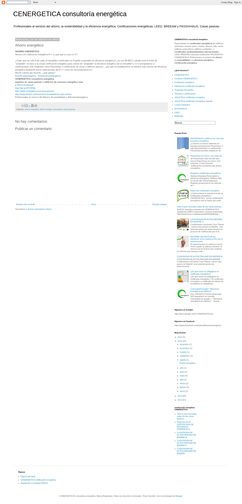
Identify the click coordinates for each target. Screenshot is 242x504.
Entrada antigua (159, 204)
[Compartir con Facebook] (32, 105)
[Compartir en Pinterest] (35, 105)
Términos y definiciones (185, 94)
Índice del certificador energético (205, 191)
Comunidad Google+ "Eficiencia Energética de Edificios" (204, 290)
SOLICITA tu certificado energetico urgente (193, 101)
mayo (182, 376)
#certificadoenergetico (25, 76)
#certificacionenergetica (49, 76)
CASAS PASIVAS (182, 105)
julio (182, 368)
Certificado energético (184, 82)
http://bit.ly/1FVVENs (25, 88)
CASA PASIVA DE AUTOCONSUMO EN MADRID (186, 451)
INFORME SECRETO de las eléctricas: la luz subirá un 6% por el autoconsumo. (206, 239)
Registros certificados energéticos (205, 173)
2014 (180, 396)
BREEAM (179, 116)
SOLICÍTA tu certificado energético (190, 97)
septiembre (185, 356)
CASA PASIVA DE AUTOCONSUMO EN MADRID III (199, 256)
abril (182, 380)
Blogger (178, 496)
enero (183, 391)
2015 (180, 341)
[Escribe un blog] (26, 105)
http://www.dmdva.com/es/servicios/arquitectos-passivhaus (43, 94)
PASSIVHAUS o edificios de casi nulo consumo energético (207, 139)
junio (182, 372)
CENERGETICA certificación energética (38, 480)
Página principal (28, 476)
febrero (183, 387)
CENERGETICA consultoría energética (70, 13)
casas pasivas (69, 109)
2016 (180, 337)
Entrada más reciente (25, 204)
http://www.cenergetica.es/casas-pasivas (34, 91)
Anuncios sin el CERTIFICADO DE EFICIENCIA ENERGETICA (185, 425)
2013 (180, 400)
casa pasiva (58, 109)
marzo (183, 383)
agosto (183, 360)
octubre (183, 352)
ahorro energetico (32, 109)
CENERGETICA (182, 75)
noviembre (185, 348)
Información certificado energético (190, 86)
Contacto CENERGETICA (186, 78)
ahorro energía (46, 109)
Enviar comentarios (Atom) (40, 209)
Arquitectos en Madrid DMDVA (34, 483)
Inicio (93, 204)
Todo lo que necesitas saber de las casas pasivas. (199, 207)
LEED (177, 112)
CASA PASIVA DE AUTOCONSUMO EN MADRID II (186, 443)
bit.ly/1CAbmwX (26, 85)
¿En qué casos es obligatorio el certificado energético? (204, 272)
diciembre (184, 344)
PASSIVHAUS (181, 109)
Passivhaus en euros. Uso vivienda (206, 156)
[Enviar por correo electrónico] (23, 105)
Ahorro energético (187, 363)
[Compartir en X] (29, 105)
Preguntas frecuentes (184, 90)
